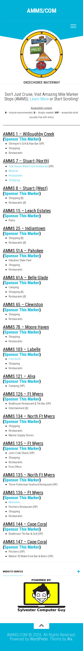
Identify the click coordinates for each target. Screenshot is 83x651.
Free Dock (15, 359)
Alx (69, 639)
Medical (13, 171)
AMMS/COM (41, 10)
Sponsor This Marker (21, 139)
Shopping (14, 180)
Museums (14, 502)
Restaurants (15, 175)
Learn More (39, 99)
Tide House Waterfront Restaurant (28, 166)
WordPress (39, 639)
